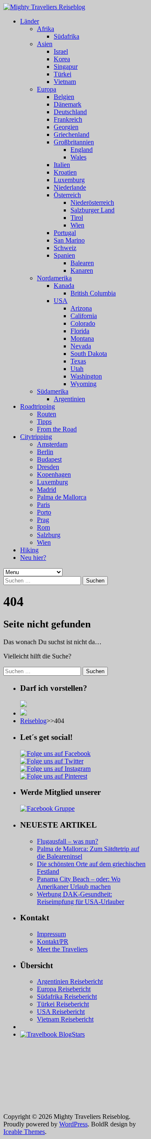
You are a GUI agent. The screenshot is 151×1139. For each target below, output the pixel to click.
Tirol (76, 217)
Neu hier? (33, 557)
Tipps (44, 421)
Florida (79, 330)
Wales (78, 157)
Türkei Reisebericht (63, 1004)
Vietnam (65, 81)
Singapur (66, 66)
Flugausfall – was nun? (67, 841)
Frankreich (68, 119)
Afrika (45, 28)
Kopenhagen (54, 474)
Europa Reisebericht (64, 989)
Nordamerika (54, 278)
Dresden (48, 466)
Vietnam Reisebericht (65, 1019)
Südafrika (66, 36)
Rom (43, 527)
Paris (43, 504)
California (83, 315)
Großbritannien (74, 142)
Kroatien (65, 172)
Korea (62, 59)
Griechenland (71, 134)
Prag (43, 519)
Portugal (65, 232)
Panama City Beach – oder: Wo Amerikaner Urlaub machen (78, 882)
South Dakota (88, 353)
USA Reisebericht (61, 1011)
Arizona (81, 308)
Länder (29, 21)
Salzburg (48, 534)
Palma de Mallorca (61, 497)
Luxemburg (69, 179)
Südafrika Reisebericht (67, 996)
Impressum (51, 934)
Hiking (29, 550)
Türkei (62, 74)
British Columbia (93, 293)
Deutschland (70, 111)
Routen (46, 414)
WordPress (73, 1124)
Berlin (45, 451)
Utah (76, 368)
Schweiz (65, 247)
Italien (62, 164)
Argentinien (69, 398)
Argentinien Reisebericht (70, 981)
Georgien (66, 127)
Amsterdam (52, 444)
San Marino (69, 240)
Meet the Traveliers (62, 949)
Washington (86, 376)
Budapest (49, 459)
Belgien (64, 96)
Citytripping (36, 436)
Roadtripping (37, 406)
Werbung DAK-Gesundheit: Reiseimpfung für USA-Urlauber (80, 898)
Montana (82, 338)
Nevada (80, 346)
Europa (46, 89)
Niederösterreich (92, 202)
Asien (44, 43)
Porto (44, 512)
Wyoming (83, 383)
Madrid (46, 489)
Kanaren (81, 270)
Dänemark (67, 104)
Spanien (64, 255)
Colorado (82, 323)
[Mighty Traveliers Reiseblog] (44, 6)
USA (61, 300)
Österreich (67, 195)
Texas (78, 361)
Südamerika (52, 391)
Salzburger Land (92, 210)
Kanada (64, 285)
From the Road (57, 429)
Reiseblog (33, 720)
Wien (77, 225)
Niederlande (70, 187)
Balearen (82, 262)
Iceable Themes (24, 1131)
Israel (61, 51)
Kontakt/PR (52, 941)
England (81, 149)
